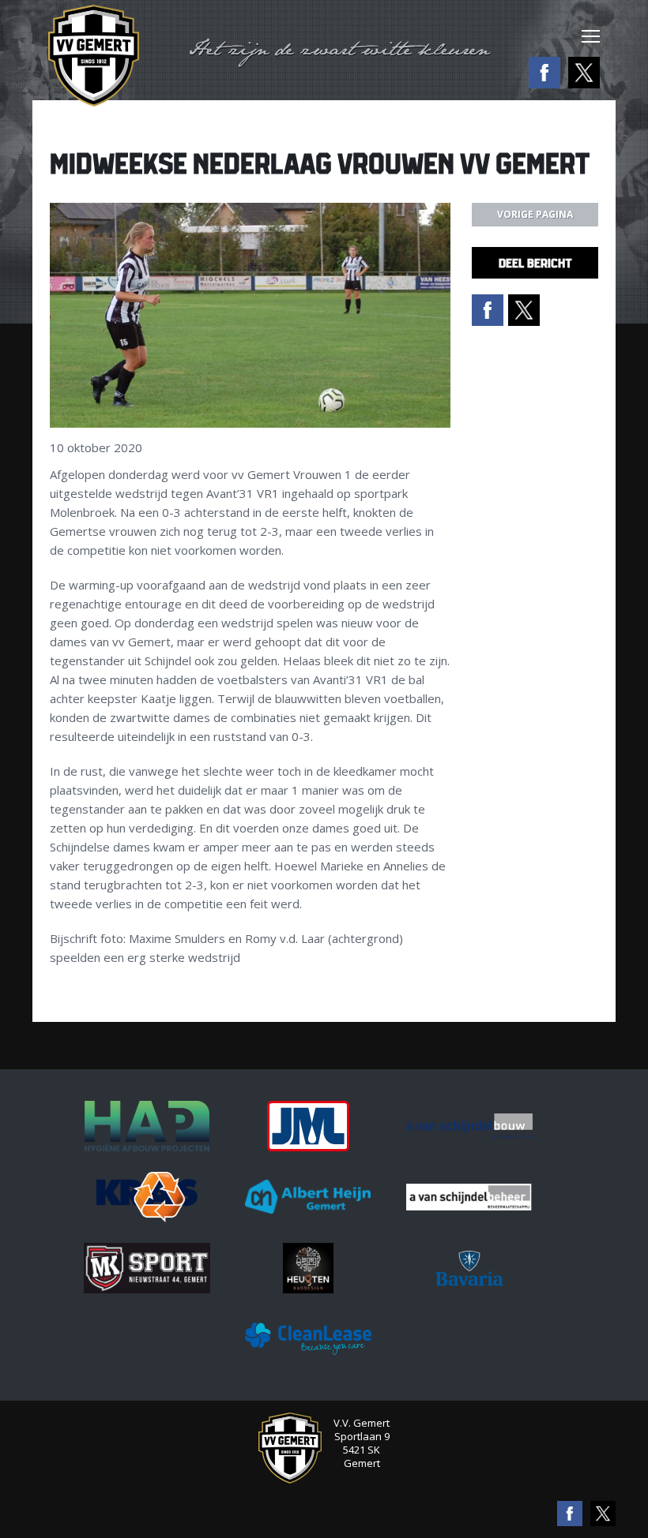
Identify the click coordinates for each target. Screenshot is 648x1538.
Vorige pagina (535, 214)
